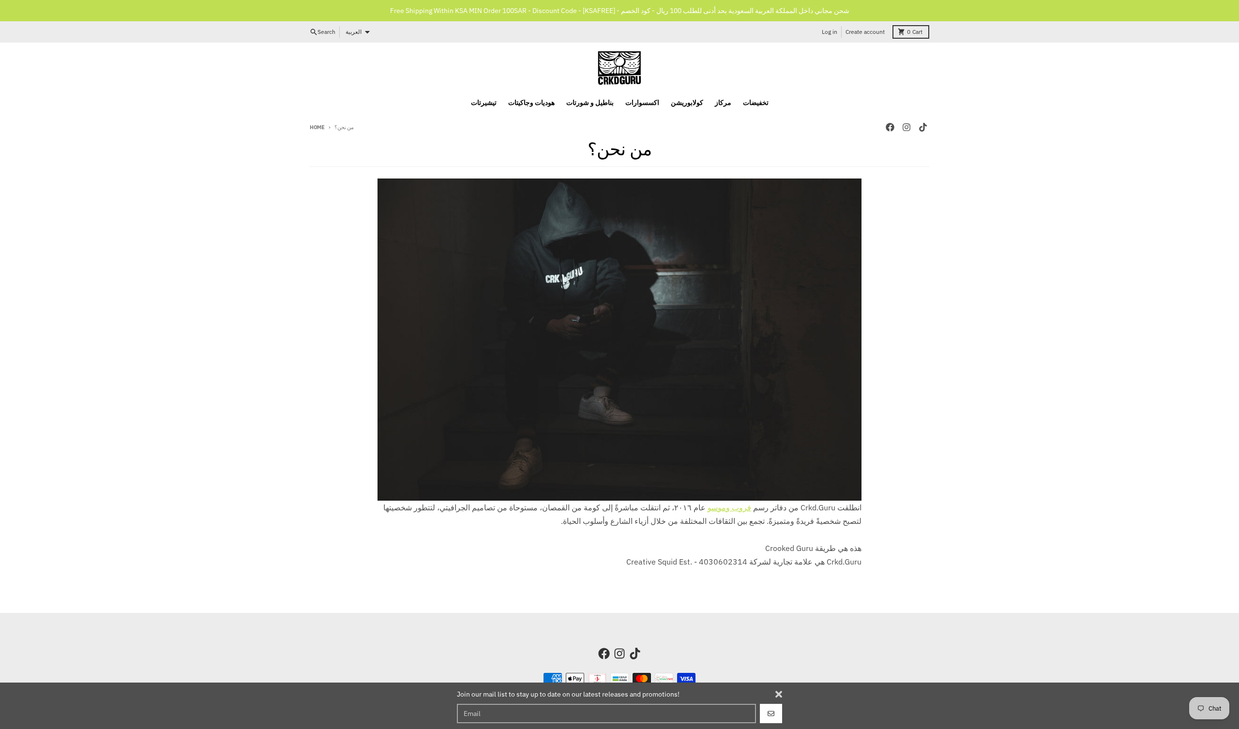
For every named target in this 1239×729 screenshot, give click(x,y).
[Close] (778, 694)
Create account (865, 31)
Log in (829, 31)
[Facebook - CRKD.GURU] (890, 127)
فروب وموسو (729, 507)
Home (317, 127)
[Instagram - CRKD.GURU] (906, 127)
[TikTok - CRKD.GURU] (923, 127)
